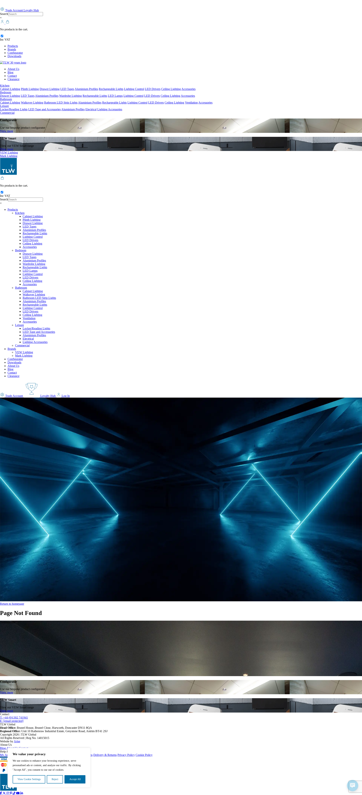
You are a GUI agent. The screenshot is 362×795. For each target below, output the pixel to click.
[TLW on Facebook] (1, 793)
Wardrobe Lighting (70, 95)
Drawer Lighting (50, 89)
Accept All (75, 779)
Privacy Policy (126, 755)
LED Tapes (67, 89)
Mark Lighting (8, 156)
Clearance (13, 79)
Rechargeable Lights (111, 89)
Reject (55, 779)
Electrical (91, 109)
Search (4, 13)
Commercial (7, 112)
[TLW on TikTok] (14, 793)
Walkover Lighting (32, 102)
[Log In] (2, 23)
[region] (49, 767)
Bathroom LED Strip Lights (60, 102)
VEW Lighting (9, 152)
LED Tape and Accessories (44, 109)
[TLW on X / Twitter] (4, 793)
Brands (12, 49)
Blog (10, 72)
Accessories (188, 89)
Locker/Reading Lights (14, 109)
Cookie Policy (144, 755)
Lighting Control (134, 89)
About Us (13, 69)
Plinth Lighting (30, 89)
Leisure (4, 106)
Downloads (14, 56)
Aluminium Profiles (86, 89)
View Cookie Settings (29, 779)
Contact (12, 75)
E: (11, 721)
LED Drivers (152, 89)
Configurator (15, 52)
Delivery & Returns (105, 755)
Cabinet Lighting (10, 89)
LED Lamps (115, 95)
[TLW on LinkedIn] (21, 793)
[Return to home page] (13, 62)
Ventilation (191, 102)
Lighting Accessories (109, 109)
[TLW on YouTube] (18, 793)
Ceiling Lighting (171, 89)
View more (6, 131)
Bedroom (5, 92)
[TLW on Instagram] (8, 793)
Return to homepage (12, 603)
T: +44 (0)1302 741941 (14, 717)
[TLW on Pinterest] (11, 793)
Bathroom (6, 99)
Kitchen (4, 85)
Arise (17, 741)
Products (13, 46)
